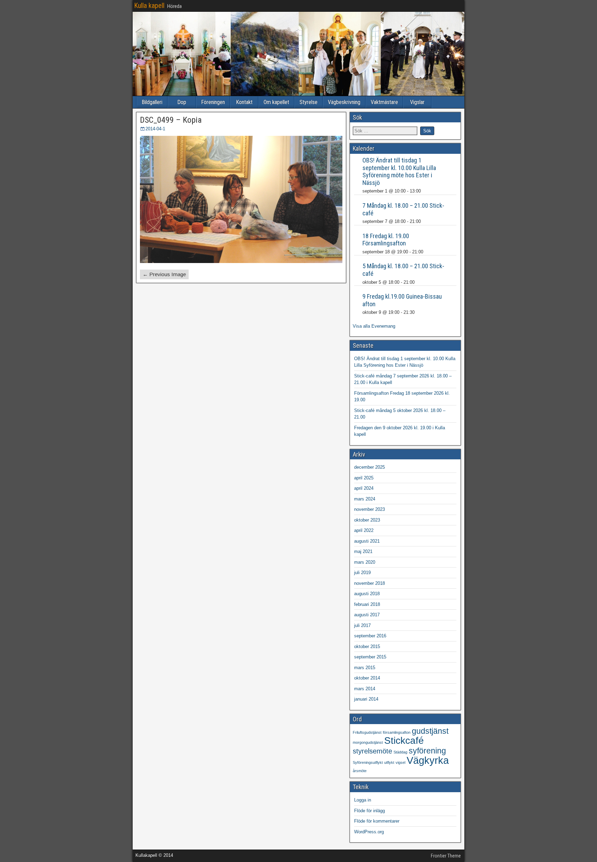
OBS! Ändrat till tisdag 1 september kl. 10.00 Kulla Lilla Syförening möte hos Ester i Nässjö (399, 171)
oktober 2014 (367, 678)
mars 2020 (364, 562)
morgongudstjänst (368, 742)
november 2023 (369, 509)
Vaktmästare (384, 102)
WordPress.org (369, 831)
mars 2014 (364, 688)
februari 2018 (367, 604)
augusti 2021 (367, 541)
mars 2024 (364, 499)
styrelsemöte (372, 751)
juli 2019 (362, 572)
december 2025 (369, 467)
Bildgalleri (152, 102)
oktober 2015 (367, 646)
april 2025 (363, 477)
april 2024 (363, 488)
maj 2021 (363, 551)
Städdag (400, 752)
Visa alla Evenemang (374, 326)
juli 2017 (362, 625)
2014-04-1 (155, 128)
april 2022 (363, 530)
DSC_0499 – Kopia (171, 120)
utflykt (389, 762)
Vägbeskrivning (344, 102)
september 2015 (370, 656)
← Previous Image (164, 274)
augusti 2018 (367, 593)
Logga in (362, 800)
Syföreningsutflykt (368, 762)
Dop (181, 102)
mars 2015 (364, 667)
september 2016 (370, 635)
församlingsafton (396, 732)
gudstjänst (430, 731)
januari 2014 (366, 699)
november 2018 (369, 583)
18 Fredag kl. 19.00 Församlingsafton (385, 239)
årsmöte (360, 771)
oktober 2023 (367, 520)
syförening (427, 750)
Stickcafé (404, 740)
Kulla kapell (149, 5)
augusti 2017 (367, 614)
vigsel (400, 762)
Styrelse (309, 102)
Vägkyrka (428, 760)
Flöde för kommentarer (376, 821)
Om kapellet (276, 102)
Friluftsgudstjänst (367, 732)
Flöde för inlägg (369, 810)
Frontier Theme (446, 856)
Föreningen (213, 102)
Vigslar (417, 102)
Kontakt (244, 102)
